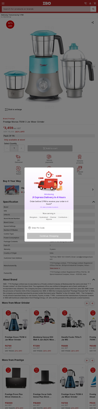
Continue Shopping (49, 236)
